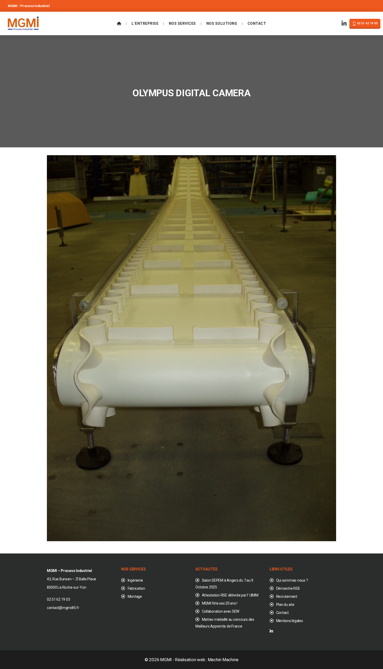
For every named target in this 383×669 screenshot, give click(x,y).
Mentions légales (289, 621)
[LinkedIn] (344, 23)
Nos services (182, 23)
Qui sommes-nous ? (292, 580)
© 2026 (152, 659)
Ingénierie (135, 580)
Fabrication (136, 588)
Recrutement (286, 596)
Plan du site (285, 604)
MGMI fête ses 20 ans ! (219, 603)
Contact (257, 23)
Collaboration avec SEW (220, 611)
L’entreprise (145, 23)
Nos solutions (221, 23)
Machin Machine (223, 659)
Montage (135, 596)
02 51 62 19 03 (367, 23)
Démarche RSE (288, 588)
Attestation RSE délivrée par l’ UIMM (230, 595)
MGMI (166, 659)
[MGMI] (23, 23)
